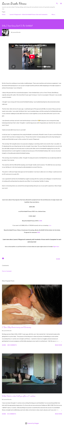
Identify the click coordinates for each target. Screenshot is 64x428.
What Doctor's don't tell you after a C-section (18, 396)
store (49, 225)
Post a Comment (7, 271)
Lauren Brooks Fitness (14, 3)
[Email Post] (3, 259)
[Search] (57, 3)
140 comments (12, 345)
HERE (40, 220)
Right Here (56, 246)
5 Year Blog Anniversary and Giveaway (16, 327)
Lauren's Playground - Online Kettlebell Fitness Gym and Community (28, 14)
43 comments (11, 414)
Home (3, 14)
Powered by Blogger (33, 423)
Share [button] (58, 259)
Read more (58, 345)
